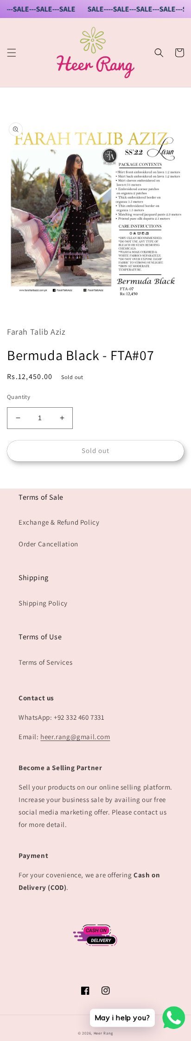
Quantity (18, 397)
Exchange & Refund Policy (59, 522)
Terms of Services (45, 662)
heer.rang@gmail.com (75, 736)
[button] (11, 53)
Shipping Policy (43, 603)
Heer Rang (103, 1032)
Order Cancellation (48, 543)
